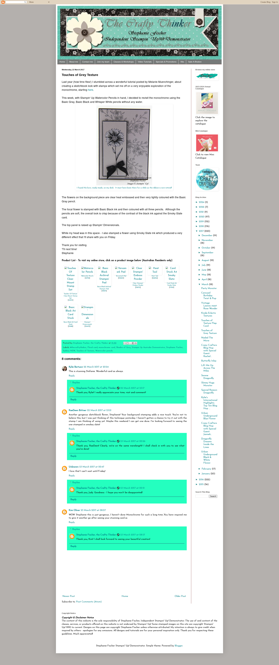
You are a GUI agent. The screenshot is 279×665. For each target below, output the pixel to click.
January (206, 474)
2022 (202, 207)
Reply (72, 376)
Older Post (180, 596)
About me (73, 62)
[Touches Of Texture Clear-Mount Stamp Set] (70, 290)
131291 (172, 287)
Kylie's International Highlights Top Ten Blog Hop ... (209, 403)
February (207, 469)
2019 (201, 221)
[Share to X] (130, 343)
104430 (87, 326)
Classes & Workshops (124, 62)
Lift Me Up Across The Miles (208, 368)
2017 (201, 231)
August (206, 260)
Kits (182, 62)
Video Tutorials (145, 62)
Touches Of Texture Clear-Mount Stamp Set (70, 296)
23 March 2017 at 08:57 (132, 535)
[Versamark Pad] (121, 272)
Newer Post (68, 596)
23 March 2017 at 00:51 (132, 488)
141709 (87, 278)
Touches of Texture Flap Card (209, 323)
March (205, 284)
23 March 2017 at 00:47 (91, 467)
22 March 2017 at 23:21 (99, 410)
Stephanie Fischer (174, 347)
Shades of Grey (123, 347)
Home (62, 62)
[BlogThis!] (127, 343)
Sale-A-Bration (195, 62)
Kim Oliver (74, 510)
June (204, 270)
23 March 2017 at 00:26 (132, 441)
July (204, 265)
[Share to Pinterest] (135, 343)
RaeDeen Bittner (77, 410)
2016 (201, 480)
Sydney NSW (69, 351)
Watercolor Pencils (87, 276)
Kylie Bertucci (76, 367)
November (207, 240)
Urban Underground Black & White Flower (209, 457)
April (205, 279)
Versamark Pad (121, 276)
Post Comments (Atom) (89, 602)
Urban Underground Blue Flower (209, 416)
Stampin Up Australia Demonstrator (148, 347)
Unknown (73, 467)
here (90, 89)
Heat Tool (155, 276)
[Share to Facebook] (133, 343)
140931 (104, 291)
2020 (202, 217)
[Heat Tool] (154, 272)
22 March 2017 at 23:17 (132, 388)
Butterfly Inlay (208, 361)
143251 (70, 300)
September (207, 253)
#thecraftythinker (78, 347)
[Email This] (124, 343)
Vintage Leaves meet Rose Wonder (209, 306)
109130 (138, 287)
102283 (121, 278)
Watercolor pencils (104, 351)
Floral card (92, 347)
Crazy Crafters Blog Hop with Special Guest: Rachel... (209, 351)
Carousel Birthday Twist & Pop (208, 296)
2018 (201, 226)
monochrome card (107, 347)
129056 (155, 278)
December (207, 235)
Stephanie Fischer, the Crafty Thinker (96, 388)
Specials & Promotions (166, 62)
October (206, 248)
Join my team (103, 62)
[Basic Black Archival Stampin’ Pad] (104, 282)
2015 (201, 484)
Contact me (87, 62)
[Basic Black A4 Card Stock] (70, 318)
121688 (71, 326)
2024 (202, 202)
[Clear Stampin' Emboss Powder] (138, 279)
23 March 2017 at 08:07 (93, 510)
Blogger (179, 646)
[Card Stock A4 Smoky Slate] (171, 279)
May (204, 275)
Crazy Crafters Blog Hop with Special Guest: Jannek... (209, 429)
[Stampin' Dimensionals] (87, 318)
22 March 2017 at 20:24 (96, 367)
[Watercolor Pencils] (87, 272)
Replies (76, 383)
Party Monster (209, 288)
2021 (201, 212)
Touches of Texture (85, 351)
